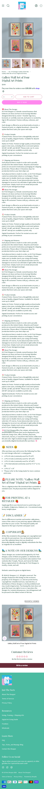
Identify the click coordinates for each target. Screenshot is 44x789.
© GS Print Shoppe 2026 (9, 772)
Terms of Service (8, 699)
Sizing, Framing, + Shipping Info (13, 715)
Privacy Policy (7, 703)
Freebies (5, 724)
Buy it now (22, 102)
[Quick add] (4, 638)
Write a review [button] (22, 665)
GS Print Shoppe (10, 430)
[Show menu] (3, 5)
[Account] (36, 5)
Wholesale (5, 728)
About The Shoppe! (8, 694)
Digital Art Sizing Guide (10, 719)
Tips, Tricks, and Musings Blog (12, 745)
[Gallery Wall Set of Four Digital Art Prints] (22, 623)
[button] (8, 5)
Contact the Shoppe (9, 749)
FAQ (3, 740)
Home (4, 72)
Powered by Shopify (30, 776)
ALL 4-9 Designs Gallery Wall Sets (19, 72)
